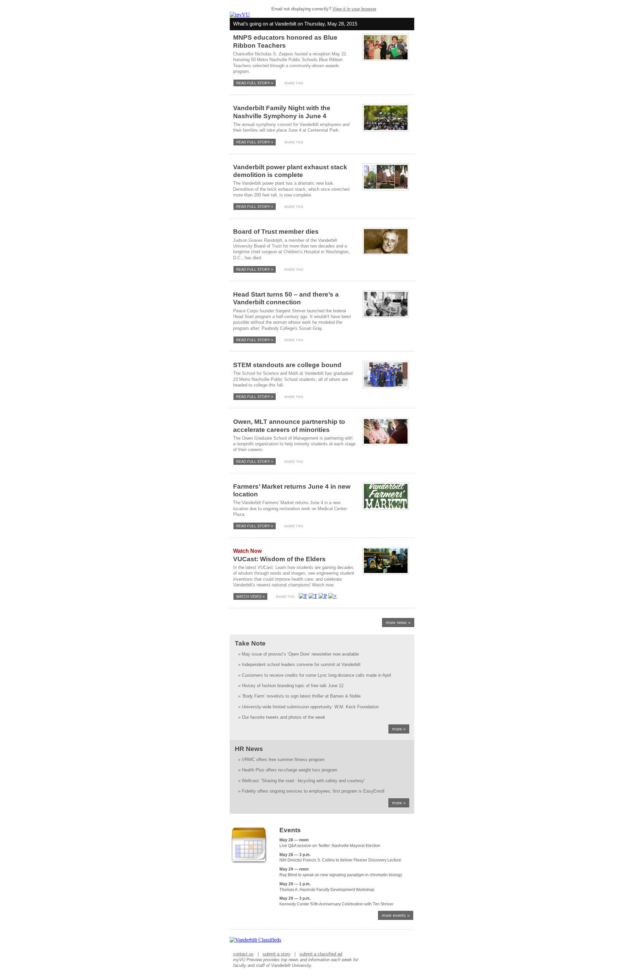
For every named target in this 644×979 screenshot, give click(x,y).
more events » (396, 915)
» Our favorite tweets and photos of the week (281, 717)
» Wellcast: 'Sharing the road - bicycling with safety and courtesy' (301, 780)
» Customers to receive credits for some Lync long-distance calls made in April (314, 675)
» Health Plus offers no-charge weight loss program (287, 769)
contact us (243, 953)
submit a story (276, 953)
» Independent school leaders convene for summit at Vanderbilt (299, 664)
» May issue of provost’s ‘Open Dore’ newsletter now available (298, 654)
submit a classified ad (321, 953)
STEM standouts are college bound (287, 364)
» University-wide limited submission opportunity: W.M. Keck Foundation (308, 706)
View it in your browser (354, 8)
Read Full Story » (254, 83)
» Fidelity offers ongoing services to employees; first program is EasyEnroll (311, 791)
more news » (398, 622)
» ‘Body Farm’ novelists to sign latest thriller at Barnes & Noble (299, 696)
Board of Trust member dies (276, 231)
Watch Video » (250, 596)
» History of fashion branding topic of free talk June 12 (290, 685)
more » (399, 728)
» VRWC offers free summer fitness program (281, 759)
